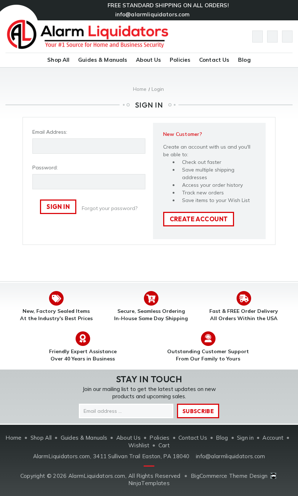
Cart (164, 445)
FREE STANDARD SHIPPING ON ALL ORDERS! (168, 5)
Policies (180, 59)
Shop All (58, 59)
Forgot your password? (109, 208)
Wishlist (138, 445)
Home (13, 437)
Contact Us (214, 59)
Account (272, 437)
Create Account (199, 219)
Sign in (245, 437)
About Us (148, 59)
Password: (45, 167)
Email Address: (49, 132)
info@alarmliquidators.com (152, 14)
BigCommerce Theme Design (229, 475)
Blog (244, 59)
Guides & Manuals (102, 59)
